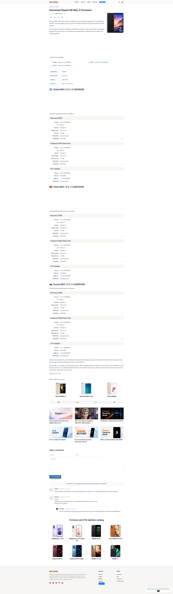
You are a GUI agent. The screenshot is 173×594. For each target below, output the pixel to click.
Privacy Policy (120, 581)
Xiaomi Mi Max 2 (60, 396)
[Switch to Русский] (62, 583)
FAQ (118, 576)
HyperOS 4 (102, 2)
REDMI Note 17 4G (57, 539)
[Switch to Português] (56, 583)
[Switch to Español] (53, 583)
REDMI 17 (115, 559)
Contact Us (119, 579)
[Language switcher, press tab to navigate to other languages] (122, 2)
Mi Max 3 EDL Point (55, 373)
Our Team (119, 574)
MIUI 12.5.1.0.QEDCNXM (101, 62)
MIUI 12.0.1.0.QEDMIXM (64, 62)
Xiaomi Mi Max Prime (86, 396)
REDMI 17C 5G (96, 559)
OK (158, 590)
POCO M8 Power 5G (115, 539)
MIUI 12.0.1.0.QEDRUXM (65, 65)
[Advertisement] (86, 45)
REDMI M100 (96, 539)
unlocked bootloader (79, 511)
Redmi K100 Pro (58, 559)
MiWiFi (88, 2)
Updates (95, 2)
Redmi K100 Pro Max (77, 559)
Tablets (83, 2)
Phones (76, 2)
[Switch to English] (50, 583)
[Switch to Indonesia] (59, 583)
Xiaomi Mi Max (112, 396)
